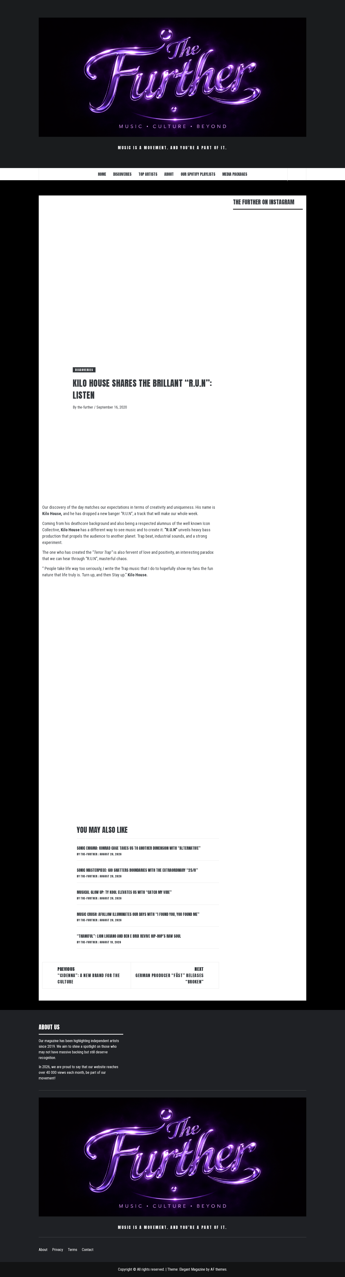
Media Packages (234, 174)
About (43, 1249)
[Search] (296, 174)
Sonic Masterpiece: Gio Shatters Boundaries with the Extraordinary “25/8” (137, 870)
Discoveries (84, 370)
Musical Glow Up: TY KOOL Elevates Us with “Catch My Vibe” (124, 892)
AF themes (218, 1269)
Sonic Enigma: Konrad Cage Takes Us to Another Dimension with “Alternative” (138, 848)
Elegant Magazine (192, 1269)
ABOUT (169, 174)
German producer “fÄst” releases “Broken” (169, 975)
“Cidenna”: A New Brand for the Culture (89, 975)
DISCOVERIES (122, 174)
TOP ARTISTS (147, 174)
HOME (102, 174)
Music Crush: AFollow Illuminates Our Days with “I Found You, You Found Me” (138, 914)
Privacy (57, 1249)
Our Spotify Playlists (198, 174)
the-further (85, 407)
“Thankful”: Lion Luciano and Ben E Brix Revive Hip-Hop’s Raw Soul (129, 936)
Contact (87, 1249)
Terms (72, 1249)
